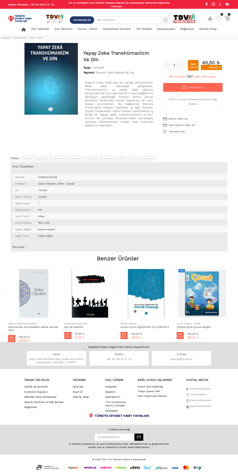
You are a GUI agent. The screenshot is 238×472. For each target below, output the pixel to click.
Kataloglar (111, 410)
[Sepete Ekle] (11, 338)
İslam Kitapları (20, 38)
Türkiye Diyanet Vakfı (149, 391)
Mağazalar (30, 407)
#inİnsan (28, 158)
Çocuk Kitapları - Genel (188, 323)
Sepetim (110, 391)
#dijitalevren (92, 158)
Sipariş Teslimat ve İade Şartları (44, 402)
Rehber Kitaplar (128, 323)
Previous (4, 293)
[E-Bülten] (138, 437)
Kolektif (98, 67)
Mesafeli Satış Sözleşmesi (40, 396)
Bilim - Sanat (36, 38)
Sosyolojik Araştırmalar (76, 323)
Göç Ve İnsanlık (73, 327)
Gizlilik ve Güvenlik (36, 386)
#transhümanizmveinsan (141, 158)
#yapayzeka (42, 158)
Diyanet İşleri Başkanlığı (150, 386)
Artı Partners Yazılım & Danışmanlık (127, 459)
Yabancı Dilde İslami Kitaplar (22, 323)
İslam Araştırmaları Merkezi (152, 396)
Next (231, 293)
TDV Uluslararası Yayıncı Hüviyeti (115, 403)
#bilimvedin (59, 158)
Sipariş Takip (81, 396)
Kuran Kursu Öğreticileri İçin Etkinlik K (144, 327)
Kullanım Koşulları (36, 391)
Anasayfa (6, 38)
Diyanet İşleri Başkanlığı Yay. (115, 72)
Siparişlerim (112, 396)
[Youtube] (227, 4)
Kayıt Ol (78, 391)
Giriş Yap (78, 386)
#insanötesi (75, 158)
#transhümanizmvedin (114, 158)
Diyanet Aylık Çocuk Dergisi (193, 327)
